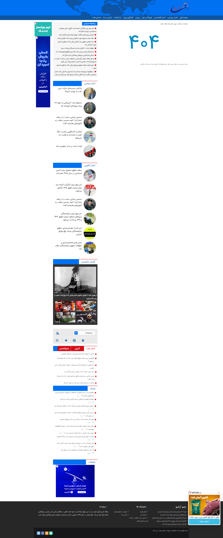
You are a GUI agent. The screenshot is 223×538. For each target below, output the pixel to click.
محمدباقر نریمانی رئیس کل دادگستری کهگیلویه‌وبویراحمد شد (75, 52)
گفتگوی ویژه (128, 17)
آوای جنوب (143, 511)
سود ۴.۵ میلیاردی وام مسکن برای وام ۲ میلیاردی (172, 511)
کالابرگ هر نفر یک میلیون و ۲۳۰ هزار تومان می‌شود (171, 521)
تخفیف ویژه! (204, 521)
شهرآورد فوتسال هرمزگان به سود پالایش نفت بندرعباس (77, 399)
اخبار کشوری (89, 165)
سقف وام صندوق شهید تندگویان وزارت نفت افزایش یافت (75, 38)
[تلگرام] (38, 533)
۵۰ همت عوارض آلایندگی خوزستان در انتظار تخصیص (77, 354)
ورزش (137, 17)
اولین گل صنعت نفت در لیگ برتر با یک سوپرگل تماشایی (77, 419)
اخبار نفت (90, 349)
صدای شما (97, 17)
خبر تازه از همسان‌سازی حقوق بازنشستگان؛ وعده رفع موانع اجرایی (69, 231)
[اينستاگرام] (57, 341)
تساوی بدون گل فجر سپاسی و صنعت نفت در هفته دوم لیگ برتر (74, 406)
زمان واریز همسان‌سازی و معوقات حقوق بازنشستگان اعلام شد (68, 246)
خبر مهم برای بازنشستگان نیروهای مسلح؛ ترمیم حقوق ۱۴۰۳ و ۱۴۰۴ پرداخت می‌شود (68, 217)
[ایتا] (74, 341)
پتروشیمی (64, 348)
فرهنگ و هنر (147, 17)
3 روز (78, 396)
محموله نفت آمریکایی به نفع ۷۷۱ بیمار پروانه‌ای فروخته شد (68, 104)
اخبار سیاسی (173, 17)
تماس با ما (107, 17)
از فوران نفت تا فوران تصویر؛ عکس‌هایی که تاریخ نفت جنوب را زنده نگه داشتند (75, 297)
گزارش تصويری (88, 262)
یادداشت (117, 17)
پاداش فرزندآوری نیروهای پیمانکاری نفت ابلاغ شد (78, 55)
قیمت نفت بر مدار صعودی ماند (69, 146)
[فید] (57, 333)
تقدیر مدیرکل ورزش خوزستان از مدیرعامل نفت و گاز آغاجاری (75, 436)
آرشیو (178, 507)
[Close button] (219, 492)
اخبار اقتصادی (159, 17)
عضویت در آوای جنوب (120, 511)
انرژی (77, 348)
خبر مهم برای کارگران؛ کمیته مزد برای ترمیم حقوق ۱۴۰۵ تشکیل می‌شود (69, 188)
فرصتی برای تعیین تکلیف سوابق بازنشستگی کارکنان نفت (76, 35)
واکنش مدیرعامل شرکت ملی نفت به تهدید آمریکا (70, 90)
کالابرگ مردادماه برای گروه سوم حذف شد (174, 524)
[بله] (83, 341)
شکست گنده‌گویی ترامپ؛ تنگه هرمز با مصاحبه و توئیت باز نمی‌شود (69, 135)
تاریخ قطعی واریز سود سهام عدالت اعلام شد (173, 515)
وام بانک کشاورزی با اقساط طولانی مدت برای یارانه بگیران (169, 518)
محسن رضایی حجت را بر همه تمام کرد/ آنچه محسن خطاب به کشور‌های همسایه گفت (68, 120)
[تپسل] (57, 466)
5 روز (90, 402)
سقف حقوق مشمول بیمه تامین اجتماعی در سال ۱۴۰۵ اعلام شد (69, 172)
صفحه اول (184, 17)
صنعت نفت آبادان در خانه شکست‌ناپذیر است (80, 433)
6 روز (90, 409)
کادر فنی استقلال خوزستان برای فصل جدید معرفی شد (77, 450)
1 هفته (82, 416)
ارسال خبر (143, 515)
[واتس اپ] (65, 341)
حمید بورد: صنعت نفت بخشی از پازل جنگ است (79, 371)
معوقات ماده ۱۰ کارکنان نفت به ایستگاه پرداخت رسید (77, 48)
